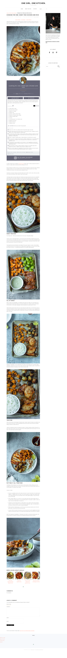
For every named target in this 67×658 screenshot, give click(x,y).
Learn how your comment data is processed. (27, 630)
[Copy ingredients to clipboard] (13, 105)
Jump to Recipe (17, 19)
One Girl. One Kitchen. (33, 3)
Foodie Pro (32, 649)
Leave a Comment (36, 16)
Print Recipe (23, 19)
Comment (8, 606)
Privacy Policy (2, 640)
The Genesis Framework (39, 649)
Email (8, 621)
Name (8, 617)
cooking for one (21, 163)
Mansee (17, 93)
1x (34, 105)
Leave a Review (28, 19)
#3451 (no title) (2, 637)
